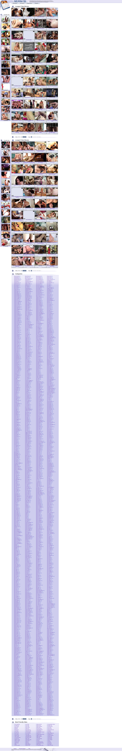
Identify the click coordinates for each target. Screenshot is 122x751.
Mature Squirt (38, 541)
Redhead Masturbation (50, 337)
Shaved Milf (49, 415)
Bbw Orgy (15, 482)
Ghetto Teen (27, 590)
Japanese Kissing (39, 310)
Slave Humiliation (49, 454)
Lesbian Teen (38, 467)
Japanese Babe (38, 300)
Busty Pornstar (16, 714)
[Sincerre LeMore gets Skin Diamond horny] (29, 131)
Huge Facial (27, 702)
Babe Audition (16, 453)
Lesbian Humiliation (39, 413)
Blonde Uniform (16, 635)
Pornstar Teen (49, 278)
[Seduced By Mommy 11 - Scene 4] (29, 96)
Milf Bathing (38, 552)
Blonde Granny (16, 619)
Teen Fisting (49, 565)
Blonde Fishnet (16, 615)
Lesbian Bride (38, 390)
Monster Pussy (38, 611)
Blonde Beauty (16, 603)
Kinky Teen (37, 333)
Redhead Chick (49, 333)
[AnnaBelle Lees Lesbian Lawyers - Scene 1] (52, 73)
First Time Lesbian (28, 546)
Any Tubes (5, 193)
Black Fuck (16, 578)
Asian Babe (16, 409)
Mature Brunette (38, 504)
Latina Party (38, 367)
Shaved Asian (49, 403)
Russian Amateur (49, 366)
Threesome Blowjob (50, 603)
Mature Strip (38, 543)
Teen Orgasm (49, 578)
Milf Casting (38, 556)
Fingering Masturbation (28, 536)
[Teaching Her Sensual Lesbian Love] (52, 39)
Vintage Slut (49, 652)
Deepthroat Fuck (27, 410)
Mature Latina (38, 525)
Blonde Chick (16, 610)
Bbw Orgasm (16, 481)
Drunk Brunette (27, 446)
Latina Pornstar (38, 368)
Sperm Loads (49, 490)
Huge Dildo (26, 700)
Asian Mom (16, 433)
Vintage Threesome (50, 654)
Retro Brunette (49, 349)
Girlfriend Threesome (28, 598)
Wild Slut (48, 689)
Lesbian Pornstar (38, 438)
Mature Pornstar (38, 534)
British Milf (15, 658)
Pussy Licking (49, 309)
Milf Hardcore (38, 566)
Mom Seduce (38, 601)
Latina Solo (37, 371)
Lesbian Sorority (38, 455)
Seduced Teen (49, 393)
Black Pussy (16, 587)
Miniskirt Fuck (38, 589)
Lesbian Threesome (39, 468)
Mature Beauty (38, 499)
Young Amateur (49, 692)
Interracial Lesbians (39, 287)
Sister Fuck (49, 427)
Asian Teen (15, 443)
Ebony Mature (27, 471)
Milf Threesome (38, 585)
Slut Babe (48, 458)
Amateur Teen (16, 347)
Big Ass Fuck (16, 519)
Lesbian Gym (38, 411)
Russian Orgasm (49, 382)
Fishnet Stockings (28, 553)
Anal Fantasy (16, 381)
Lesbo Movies (50, 738)
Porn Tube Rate (17, 724)
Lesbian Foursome (39, 408)
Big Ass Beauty (16, 513)
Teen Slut (48, 589)
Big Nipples (16, 547)
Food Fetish (27, 558)
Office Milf (37, 641)
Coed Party (27, 335)
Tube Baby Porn (28, 735)
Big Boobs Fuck (16, 526)
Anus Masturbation (17, 403)
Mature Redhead (38, 535)
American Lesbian (17, 369)
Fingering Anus (27, 534)
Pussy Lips (48, 310)
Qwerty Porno (17, 735)
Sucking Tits (49, 523)
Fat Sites (38, 740)
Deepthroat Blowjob (28, 409)
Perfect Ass (38, 680)
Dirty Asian (26, 416)
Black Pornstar (16, 586)
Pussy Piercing (49, 311)
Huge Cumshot (27, 699)
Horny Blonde (27, 677)
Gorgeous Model (27, 614)
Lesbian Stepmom (39, 458)
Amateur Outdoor (16, 332)
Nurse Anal (37, 631)
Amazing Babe (16, 355)
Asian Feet (15, 421)
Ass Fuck (15, 447)
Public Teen (49, 302)
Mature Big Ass (38, 500)
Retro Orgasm (49, 356)
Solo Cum (48, 477)
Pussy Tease (49, 315)
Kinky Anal (37, 326)
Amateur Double (16, 311)
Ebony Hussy (39, 725)
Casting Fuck (27, 280)
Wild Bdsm (48, 676)
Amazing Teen (16, 365)
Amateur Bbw (16, 292)
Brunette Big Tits (16, 666)
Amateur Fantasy (16, 313)
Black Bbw (15, 570)
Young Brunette (49, 700)
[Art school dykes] (52, 161)
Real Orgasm (49, 323)
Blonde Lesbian (16, 621)
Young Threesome (50, 714)
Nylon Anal (37, 634)
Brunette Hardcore (17, 680)
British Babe (16, 654)
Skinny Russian (49, 447)
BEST (19, 270)
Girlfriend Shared (27, 597)
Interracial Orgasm (39, 290)
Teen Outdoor (49, 580)
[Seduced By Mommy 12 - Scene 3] (40, 96)
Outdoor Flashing (38, 659)
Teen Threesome (49, 598)
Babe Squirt (16, 460)
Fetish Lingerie (27, 533)
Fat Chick (26, 508)
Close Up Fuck (27, 322)
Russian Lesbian (49, 378)
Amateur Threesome (17, 348)
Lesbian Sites (50, 736)
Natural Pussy (38, 625)
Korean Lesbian (38, 338)
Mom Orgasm (38, 600)
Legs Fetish (38, 378)
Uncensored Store (17, 737)
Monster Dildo (38, 609)
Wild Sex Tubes (17, 740)
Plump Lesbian (38, 697)
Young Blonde (49, 699)
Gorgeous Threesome (28, 615)
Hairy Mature (27, 646)
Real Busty (48, 320)
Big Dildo (15, 544)
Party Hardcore (38, 678)
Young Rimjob (49, 709)
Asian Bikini (16, 413)
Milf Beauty (37, 553)
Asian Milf (15, 432)
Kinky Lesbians (38, 331)
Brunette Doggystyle (17, 675)
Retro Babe (48, 346)
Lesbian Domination (39, 399)
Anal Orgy (15, 391)
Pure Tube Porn (28, 729)
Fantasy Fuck (27, 501)
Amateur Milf (16, 325)
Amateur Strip (16, 343)
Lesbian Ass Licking (39, 382)
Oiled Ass (37, 643)
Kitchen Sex (38, 337)
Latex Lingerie (38, 345)
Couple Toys (27, 358)
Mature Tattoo (38, 545)
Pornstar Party (38, 712)
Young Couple (49, 703)
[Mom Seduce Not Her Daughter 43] (52, 230)
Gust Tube (27, 725)
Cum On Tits (27, 376)
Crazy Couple (27, 360)
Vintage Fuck (49, 643)
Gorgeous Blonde (27, 610)
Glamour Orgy (27, 604)
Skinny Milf (48, 444)
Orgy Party (37, 654)
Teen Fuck (48, 566)
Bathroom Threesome (17, 469)
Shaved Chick (49, 410)
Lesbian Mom (38, 424)
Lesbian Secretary (39, 446)
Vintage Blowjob (49, 642)
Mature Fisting (38, 515)
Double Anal (27, 434)
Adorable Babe (16, 277)
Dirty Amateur (27, 415)
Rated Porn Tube (5, 238)
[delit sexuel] (29, 16)
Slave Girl (48, 453)
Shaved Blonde (49, 408)
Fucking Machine (27, 574)
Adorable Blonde (16, 278)
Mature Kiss (38, 523)
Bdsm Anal (15, 488)
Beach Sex (15, 492)
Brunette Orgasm (16, 685)
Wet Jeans (48, 658)
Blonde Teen (16, 634)
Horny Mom (27, 688)
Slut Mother (49, 460)
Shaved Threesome (50, 422)
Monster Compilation (39, 608)
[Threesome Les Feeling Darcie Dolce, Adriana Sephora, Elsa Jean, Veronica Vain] (40, 207)
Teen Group (49, 569)
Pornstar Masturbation (39, 709)
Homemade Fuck (27, 668)
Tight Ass (48, 611)
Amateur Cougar (16, 302)
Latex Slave (38, 347)
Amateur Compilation (17, 301)
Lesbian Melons (38, 422)
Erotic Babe (27, 486)
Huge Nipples (27, 703)
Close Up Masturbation (28, 324)
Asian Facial (16, 420)
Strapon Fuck (49, 503)
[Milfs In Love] (40, 265)
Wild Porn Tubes (5, 148)
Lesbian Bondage (38, 389)
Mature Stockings (38, 542)
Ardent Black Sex (28, 736)
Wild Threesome (49, 691)
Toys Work (48, 626)
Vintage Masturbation (50, 645)
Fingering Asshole (28, 535)
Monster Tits (38, 612)
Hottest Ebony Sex (40, 729)
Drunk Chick (27, 447)
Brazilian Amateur (17, 647)
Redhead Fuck (49, 335)
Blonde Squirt (16, 632)
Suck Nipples (49, 513)
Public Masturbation (50, 300)
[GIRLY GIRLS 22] (17, 16)
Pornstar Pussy (38, 714)
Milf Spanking (38, 578)
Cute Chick (26, 388)
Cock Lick (26, 332)
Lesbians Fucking (38, 478)
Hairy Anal (26, 632)
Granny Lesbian (27, 620)
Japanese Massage (39, 312)
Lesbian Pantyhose (39, 434)
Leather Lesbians (38, 377)
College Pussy (27, 343)
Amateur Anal (16, 289)
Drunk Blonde (27, 445)
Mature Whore (38, 548)
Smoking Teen (49, 475)
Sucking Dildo (49, 521)
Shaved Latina (49, 412)
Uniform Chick (49, 630)
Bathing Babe (16, 464)
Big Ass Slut (16, 523)
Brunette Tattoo (16, 692)
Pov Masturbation (49, 282)
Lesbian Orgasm (38, 431)
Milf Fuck (37, 563)
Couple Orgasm (27, 356)
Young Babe (49, 696)
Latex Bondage (38, 342)
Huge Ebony (27, 701)
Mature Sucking (38, 544)
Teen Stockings (49, 593)
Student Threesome (50, 512)
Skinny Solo (49, 448)
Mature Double (38, 511)
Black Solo (15, 590)
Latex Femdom (38, 343)
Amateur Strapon (16, 342)
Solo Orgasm (49, 481)
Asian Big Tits (16, 412)
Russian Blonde (49, 370)
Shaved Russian (49, 419)
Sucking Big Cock (50, 515)
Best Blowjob (16, 504)
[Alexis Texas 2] (40, 39)
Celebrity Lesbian (27, 283)
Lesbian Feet (38, 402)
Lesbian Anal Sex (38, 381)
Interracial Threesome (39, 294)
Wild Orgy (48, 686)
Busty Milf (15, 712)
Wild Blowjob (49, 679)
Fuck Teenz (49, 727)
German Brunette (27, 581)
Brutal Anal (15, 697)
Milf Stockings (38, 580)
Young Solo (48, 712)
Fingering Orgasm (28, 537)
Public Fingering (49, 298)
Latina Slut (37, 370)
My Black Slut (50, 725)
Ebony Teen (27, 481)
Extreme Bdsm (27, 493)
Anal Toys (15, 401)
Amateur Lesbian (16, 324)
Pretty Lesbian (49, 294)
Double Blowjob (27, 435)
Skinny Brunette (49, 437)
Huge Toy (26, 708)
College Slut (27, 344)
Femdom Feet (27, 523)
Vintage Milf (49, 647)
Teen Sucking (49, 596)
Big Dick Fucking (16, 542)
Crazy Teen (27, 367)
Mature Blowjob (38, 503)
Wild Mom (48, 685)
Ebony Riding (27, 477)
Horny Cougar (27, 680)
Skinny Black (49, 434)
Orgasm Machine (38, 652)
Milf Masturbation (38, 568)
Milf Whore (37, 588)
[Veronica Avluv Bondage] (52, 27)
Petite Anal (37, 686)
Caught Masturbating (28, 281)
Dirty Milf (26, 425)
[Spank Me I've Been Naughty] (29, 207)
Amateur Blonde (16, 293)
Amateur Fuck (16, 316)
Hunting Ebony (39, 730)
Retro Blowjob (49, 348)
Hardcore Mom (27, 659)
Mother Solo (38, 620)
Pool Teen (37, 701)
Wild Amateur (49, 674)
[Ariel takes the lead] (17, 96)
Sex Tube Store (28, 733)
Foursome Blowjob (28, 563)
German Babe (27, 579)
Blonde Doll (16, 613)
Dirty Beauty (27, 419)
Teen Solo (48, 590)
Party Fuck (37, 676)
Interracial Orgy (38, 291)
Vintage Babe (49, 641)
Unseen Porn (6, 120)
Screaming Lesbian (50, 390)
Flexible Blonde (27, 556)
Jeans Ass (37, 321)
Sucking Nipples (49, 522)
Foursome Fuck (27, 564)
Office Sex (37, 642)
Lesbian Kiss (38, 415)
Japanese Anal (38, 298)
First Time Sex (27, 547)
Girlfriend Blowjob (27, 593)
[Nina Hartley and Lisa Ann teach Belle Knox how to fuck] (17, 161)
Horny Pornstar (27, 690)
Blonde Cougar (16, 611)
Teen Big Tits (49, 541)
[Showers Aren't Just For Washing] (52, 85)
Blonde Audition (16, 600)
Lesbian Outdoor (38, 433)
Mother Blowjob (38, 614)
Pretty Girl (48, 293)
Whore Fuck (49, 668)
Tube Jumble (6, 105)
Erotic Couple (27, 487)
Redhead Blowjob (49, 332)
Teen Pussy (49, 586)
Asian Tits (15, 444)
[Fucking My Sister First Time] (52, 50)
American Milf (16, 371)
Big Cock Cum (16, 533)
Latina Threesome (39, 375)
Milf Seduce (38, 576)
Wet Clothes (49, 657)
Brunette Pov (16, 687)
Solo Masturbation (50, 480)
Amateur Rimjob (16, 336)
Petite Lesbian (38, 692)
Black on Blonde (16, 598)
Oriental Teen (38, 656)
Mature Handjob (38, 520)
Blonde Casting (16, 608)
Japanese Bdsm (38, 301)
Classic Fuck (27, 311)
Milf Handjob (38, 565)
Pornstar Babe (38, 703)
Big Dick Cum (16, 541)
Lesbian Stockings (39, 459)
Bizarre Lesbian (16, 565)
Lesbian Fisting (38, 405)
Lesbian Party (38, 435)
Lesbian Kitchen (38, 416)
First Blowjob (27, 541)
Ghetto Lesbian (27, 589)
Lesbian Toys (38, 470)
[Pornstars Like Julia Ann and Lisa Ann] (29, 62)
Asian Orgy (16, 435)
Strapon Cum (49, 502)
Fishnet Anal (27, 548)
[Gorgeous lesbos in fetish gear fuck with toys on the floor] (40, 161)
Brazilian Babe (16, 648)
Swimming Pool (49, 525)
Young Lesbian (49, 708)
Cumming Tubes (39, 738)
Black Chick (16, 575)
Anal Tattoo (15, 399)
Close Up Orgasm (28, 325)
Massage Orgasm (39, 490)
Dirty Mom (26, 426)
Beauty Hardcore (16, 498)
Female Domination (28, 522)
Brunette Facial (16, 677)
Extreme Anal (27, 492)
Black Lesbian (16, 579)
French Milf (26, 570)
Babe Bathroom (16, 454)
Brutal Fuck (16, 699)
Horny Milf (26, 687)
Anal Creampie (16, 377)
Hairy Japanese (27, 642)
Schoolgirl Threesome (50, 389)
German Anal (27, 578)
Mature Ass (38, 497)
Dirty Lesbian (27, 424)
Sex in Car (48, 400)
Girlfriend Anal (27, 592)
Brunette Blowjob (16, 668)
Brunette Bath (16, 664)
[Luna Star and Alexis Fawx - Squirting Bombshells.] (17, 131)
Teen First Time (49, 564)
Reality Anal (49, 324)
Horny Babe (27, 675)
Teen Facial (48, 558)
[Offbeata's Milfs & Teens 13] (40, 184)
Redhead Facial (49, 334)
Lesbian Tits (38, 469)
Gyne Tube (5, 208)
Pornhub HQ (6, 75)
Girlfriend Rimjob (27, 596)
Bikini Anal (15, 557)
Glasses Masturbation (28, 608)
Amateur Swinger (16, 345)
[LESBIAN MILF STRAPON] (40, 16)
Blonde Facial (16, 614)
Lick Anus (37, 479)
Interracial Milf (38, 288)
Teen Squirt (48, 592)
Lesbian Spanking (39, 456)
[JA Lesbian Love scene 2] (17, 207)
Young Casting (49, 701)
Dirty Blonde (27, 420)
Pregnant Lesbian (49, 288)
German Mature (27, 585)
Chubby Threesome (28, 310)
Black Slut (15, 589)
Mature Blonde (38, 502)
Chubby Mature (27, 304)
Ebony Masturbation (28, 470)
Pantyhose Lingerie (39, 674)
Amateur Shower (16, 337)
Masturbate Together (39, 492)
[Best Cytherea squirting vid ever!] (17, 253)
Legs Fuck (37, 379)
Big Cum (15, 536)
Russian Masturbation (50, 379)
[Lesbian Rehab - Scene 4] (17, 184)
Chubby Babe (27, 299)
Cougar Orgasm (27, 349)
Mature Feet (38, 513)
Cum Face (26, 371)
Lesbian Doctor (38, 398)
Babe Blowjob (16, 455)
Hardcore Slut (27, 663)
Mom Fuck (37, 598)
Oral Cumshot (38, 647)
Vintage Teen (49, 653)
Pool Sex (37, 700)
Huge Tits (26, 707)
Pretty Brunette (49, 291)
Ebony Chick (27, 464)
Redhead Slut (49, 342)
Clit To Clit (26, 320)
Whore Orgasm (49, 670)
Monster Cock (38, 607)
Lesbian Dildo (38, 397)
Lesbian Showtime (50, 735)
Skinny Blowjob (49, 436)
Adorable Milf (16, 281)
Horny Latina (27, 685)
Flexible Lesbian (27, 557)
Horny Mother (27, 689)
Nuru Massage (38, 633)
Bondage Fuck (16, 641)
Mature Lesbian (38, 526)
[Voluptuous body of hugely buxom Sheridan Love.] (17, 265)
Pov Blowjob (49, 280)
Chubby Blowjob (27, 300)
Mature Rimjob (38, 536)
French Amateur (27, 566)
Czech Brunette (27, 398)
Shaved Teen (49, 421)
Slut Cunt (48, 459)
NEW (21, 270)
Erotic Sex (26, 489)
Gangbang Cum (27, 576)
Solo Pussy (49, 482)
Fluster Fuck (6, 60)
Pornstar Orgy (38, 711)
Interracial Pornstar (39, 292)
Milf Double (37, 559)
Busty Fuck (16, 709)
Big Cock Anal (16, 530)
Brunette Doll (16, 676)
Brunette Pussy (16, 688)
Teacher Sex (49, 531)
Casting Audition (27, 279)
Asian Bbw (15, 410)
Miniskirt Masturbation (39, 590)
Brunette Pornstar (17, 686)
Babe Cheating (16, 457)
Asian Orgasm (16, 434)
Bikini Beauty (16, 559)
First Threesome (27, 544)
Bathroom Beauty (16, 466)
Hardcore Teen (27, 664)
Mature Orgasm (38, 532)
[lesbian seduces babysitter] (29, 50)
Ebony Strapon (27, 479)
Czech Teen (27, 405)
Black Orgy (16, 585)
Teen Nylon (48, 577)
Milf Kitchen (38, 567)
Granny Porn (50, 728)
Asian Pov (15, 437)
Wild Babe (48, 675)
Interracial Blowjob (39, 279)
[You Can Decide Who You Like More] (29, 230)
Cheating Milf (27, 292)
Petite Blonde (38, 688)
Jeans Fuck (38, 322)
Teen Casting (49, 544)
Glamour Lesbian (27, 601)
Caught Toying (27, 282)
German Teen (27, 587)
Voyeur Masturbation (50, 655)
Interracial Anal (38, 276)
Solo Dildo (48, 478)
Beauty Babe (16, 493)
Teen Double (49, 557)
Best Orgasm (16, 509)
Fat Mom (26, 514)
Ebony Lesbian (27, 469)
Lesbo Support (50, 739)
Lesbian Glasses (38, 409)
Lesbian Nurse (38, 427)
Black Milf (15, 581)
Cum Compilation (27, 369)
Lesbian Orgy (38, 432)
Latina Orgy (38, 366)
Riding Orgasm (49, 364)
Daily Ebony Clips (28, 739)
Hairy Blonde (27, 636)
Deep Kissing (27, 408)
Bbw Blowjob (16, 471)
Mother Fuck (38, 615)
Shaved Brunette (49, 409)
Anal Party (15, 393)
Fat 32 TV (38, 739)
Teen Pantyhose (49, 581)
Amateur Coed (16, 300)
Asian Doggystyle (17, 419)
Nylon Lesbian (38, 637)
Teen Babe (48, 537)
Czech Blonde (27, 397)
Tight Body (48, 612)
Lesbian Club (38, 393)
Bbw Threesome (16, 487)
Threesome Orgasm (50, 607)
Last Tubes (16, 730)
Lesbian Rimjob (38, 444)
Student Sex (49, 511)
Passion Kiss (38, 679)
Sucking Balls (49, 514)
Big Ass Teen (16, 524)
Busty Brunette (16, 707)
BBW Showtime (39, 736)
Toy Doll (48, 622)
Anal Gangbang (16, 387)
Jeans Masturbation (39, 323)
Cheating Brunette (28, 289)
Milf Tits (37, 586)
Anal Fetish (16, 382)
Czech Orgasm (27, 404)
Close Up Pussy (27, 326)
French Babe (27, 568)
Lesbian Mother (38, 426)
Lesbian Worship (38, 476)
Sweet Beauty (49, 524)
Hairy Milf (26, 647)
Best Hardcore (16, 508)
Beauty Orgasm (16, 499)
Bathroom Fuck (16, 467)
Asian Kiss (15, 426)
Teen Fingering (49, 563)
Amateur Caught (16, 298)
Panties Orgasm (38, 669)
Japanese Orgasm (39, 316)
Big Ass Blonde (16, 514)
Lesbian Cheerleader (39, 391)
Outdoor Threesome (39, 665)
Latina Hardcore (38, 359)
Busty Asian (16, 702)
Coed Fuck (26, 333)
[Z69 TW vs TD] (40, 62)
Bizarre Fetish (16, 564)
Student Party (49, 510)
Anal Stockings (16, 397)
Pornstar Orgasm (38, 710)
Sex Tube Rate (5, 246)
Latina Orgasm (38, 365)
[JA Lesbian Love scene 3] (17, 85)
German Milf (27, 586)
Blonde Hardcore (16, 620)
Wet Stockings (49, 664)
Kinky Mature (38, 332)
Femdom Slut (27, 526)
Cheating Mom (27, 293)
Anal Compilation (16, 375)
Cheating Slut (27, 294)
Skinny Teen (49, 449)
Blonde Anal (16, 599)
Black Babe (16, 569)
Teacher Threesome (50, 533)
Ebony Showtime (39, 726)
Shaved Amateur (49, 401)
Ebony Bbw (27, 459)
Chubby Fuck (27, 301)
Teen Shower (49, 588)
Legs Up (37, 380)
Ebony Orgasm (27, 475)
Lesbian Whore (38, 475)
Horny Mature (27, 686)
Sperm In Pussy (49, 489)
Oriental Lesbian (38, 655)
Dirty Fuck (26, 423)
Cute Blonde (27, 386)
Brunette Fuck (16, 678)
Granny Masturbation (28, 621)
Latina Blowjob (38, 353)
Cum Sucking (27, 378)
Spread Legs (49, 491)
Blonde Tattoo (16, 633)
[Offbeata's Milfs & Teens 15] (17, 73)
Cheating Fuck (27, 290)
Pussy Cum (49, 303)
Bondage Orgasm (17, 642)
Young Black (49, 698)
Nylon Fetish (38, 636)
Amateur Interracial (17, 322)
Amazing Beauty (16, 356)
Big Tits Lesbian (16, 554)
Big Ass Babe (16, 512)
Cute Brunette (27, 387)
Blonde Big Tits (16, 604)
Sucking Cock (49, 519)
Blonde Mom (16, 624)
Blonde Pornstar (16, 626)
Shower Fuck (49, 423)
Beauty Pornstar (16, 500)
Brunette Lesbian (16, 681)
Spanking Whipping (50, 487)
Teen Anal (48, 534)
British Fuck (16, 655)
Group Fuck (27, 626)
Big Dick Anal (16, 537)
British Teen (16, 659)
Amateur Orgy (16, 331)
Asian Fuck (16, 423)
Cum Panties (27, 377)
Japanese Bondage (39, 305)
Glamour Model (27, 603)
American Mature (16, 370)
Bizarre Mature (16, 566)
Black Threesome (17, 593)
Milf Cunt (37, 557)
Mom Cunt (37, 596)
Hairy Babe (26, 634)
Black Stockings (16, 591)
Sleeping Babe (49, 455)
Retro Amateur (49, 345)
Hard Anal (26, 652)
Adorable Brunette (17, 279)
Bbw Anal (15, 470)
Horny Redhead (27, 691)
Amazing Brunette (17, 358)
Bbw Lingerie (16, 478)
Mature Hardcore (38, 521)
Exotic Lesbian (27, 491)
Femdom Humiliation (28, 524)
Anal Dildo (15, 378)
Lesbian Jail (38, 414)
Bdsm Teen (16, 491)
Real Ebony (49, 322)
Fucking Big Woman (40, 741)
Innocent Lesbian (27, 713)
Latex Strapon (38, 348)
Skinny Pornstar (49, 446)
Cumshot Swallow (28, 381)
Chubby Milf (27, 305)
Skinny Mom (49, 445)
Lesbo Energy (50, 737)
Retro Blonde (49, 347)
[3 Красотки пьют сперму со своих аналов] (29, 27)
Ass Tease (15, 449)
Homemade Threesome (28, 674)
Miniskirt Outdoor (38, 591)
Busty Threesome (28, 278)
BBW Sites (38, 737)
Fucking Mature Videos (51, 724)
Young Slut (48, 711)
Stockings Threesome (50, 500)
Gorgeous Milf (27, 613)
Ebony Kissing (27, 468)
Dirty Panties (27, 427)
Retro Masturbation (50, 353)
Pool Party (37, 699)
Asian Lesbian (16, 427)
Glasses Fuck (27, 607)
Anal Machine (16, 389)
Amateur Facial (16, 312)
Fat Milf (26, 513)
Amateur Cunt (16, 305)
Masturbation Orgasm (39, 493)
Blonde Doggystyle (17, 612)
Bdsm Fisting (16, 489)
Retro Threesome (49, 358)
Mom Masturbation (39, 599)
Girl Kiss (26, 591)
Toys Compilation (49, 625)
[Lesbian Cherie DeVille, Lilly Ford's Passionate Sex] (17, 50)
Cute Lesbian (27, 390)
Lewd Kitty (49, 741)
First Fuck (26, 542)
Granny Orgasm (27, 622)
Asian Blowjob (16, 414)
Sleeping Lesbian (49, 457)
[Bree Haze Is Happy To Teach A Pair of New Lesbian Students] (52, 131)
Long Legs (37, 487)
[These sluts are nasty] (52, 96)
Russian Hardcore (50, 377)
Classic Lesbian (27, 313)
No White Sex (6, 30)
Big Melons (16, 545)
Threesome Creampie (50, 604)
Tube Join (5, 223)
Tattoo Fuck (49, 526)
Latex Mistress (38, 346)
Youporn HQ (6, 163)
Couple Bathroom (27, 353)
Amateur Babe (16, 291)
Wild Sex (48, 688)
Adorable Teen (16, 283)
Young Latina (49, 707)
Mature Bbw (38, 498)
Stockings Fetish (49, 497)
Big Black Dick (16, 525)
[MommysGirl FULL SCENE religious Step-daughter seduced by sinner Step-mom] (29, 161)
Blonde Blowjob (16, 607)
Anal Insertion (16, 388)
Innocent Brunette (27, 711)
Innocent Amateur (27, 709)
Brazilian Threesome (17, 652)
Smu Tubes (27, 734)
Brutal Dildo (16, 698)
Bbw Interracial (16, 475)
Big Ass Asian (16, 511)
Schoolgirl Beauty (49, 386)
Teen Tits (48, 599)
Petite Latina (38, 691)
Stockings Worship (50, 501)
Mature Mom (38, 530)
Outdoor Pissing (38, 664)
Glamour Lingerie (27, 602)
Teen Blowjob (49, 543)
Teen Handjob (49, 570)
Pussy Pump (49, 312)
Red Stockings (49, 327)
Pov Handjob (49, 281)
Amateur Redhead (17, 334)
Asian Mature (16, 431)
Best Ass (15, 503)
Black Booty (16, 574)
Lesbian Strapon (38, 460)
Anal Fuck (15, 386)
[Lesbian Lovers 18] (40, 253)
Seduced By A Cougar (50, 392)
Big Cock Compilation (17, 532)
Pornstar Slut (49, 276)
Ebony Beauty (27, 460)
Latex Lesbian (38, 344)
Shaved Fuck (49, 411)
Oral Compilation (38, 645)
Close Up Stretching (28, 327)
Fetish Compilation (28, 530)
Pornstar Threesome (50, 279)
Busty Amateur (16, 700)
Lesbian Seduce (38, 447)
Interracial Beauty (38, 278)
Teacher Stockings (50, 532)
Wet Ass (48, 656)
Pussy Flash (49, 305)
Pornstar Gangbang (39, 708)
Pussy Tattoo (49, 314)
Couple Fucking (27, 354)
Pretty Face (49, 292)
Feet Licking (27, 520)
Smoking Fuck (49, 469)
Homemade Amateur (28, 665)
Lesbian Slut (38, 453)
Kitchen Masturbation (39, 336)
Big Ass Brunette (16, 515)
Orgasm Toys (38, 653)
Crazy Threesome (28, 368)
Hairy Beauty (27, 635)
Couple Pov (27, 357)
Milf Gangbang (38, 564)
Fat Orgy (26, 515)
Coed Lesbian (27, 334)
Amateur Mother (16, 327)
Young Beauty (49, 697)
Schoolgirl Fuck (49, 387)
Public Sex (48, 301)
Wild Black (48, 678)
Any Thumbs (17, 726)
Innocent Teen (27, 714)
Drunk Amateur (27, 443)
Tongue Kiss (49, 620)
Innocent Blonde (27, 710)
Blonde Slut (16, 630)
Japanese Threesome (39, 320)
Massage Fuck (38, 488)
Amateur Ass (16, 290)
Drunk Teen (27, 454)
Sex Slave (48, 399)
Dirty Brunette (27, 421)
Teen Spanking (49, 591)
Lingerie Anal (38, 482)
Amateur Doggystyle (17, 309)
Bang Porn (5, 45)
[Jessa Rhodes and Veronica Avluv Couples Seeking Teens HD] (29, 85)
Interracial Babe (38, 277)
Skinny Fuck (49, 438)
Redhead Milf (49, 338)
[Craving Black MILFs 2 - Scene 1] (29, 265)
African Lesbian (16, 287)
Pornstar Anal (38, 702)
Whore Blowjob (49, 667)
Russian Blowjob (49, 371)
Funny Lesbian (27, 575)
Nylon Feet (37, 635)
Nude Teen (37, 630)
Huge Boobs (27, 697)
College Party (27, 342)
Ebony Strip (27, 480)
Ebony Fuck (27, 466)
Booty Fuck (16, 646)
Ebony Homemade (28, 467)
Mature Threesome (39, 546)
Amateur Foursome (17, 315)
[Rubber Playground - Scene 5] (52, 253)
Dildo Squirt (27, 414)
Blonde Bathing (16, 602)
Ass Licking (16, 448)
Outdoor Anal (38, 657)
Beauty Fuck (16, 497)
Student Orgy (49, 509)
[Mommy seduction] (17, 62)
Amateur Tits (16, 349)
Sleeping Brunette (49, 456)
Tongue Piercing (49, 621)
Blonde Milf (15, 623)
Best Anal (15, 502)
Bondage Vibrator (16, 643)
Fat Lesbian (27, 511)
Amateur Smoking (17, 338)
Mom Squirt (38, 603)
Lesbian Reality (38, 443)
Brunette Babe (16, 663)
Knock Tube (27, 727)
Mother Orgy (38, 619)
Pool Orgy (37, 698)
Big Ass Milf (16, 521)
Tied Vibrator (49, 608)
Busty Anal (15, 701)
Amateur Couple (16, 303)
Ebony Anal (27, 457)
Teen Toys (48, 600)
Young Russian (49, 710)
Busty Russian (27, 276)
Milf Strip (37, 581)
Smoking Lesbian (49, 470)
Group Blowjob (27, 625)
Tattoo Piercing (49, 530)
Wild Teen (48, 690)
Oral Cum (37, 646)
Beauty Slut (16, 501)
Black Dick (15, 577)
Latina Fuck (38, 357)
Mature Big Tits (38, 501)
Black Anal (15, 567)
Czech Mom (27, 403)
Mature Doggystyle (39, 510)
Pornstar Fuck (38, 707)
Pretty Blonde (49, 290)
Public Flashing (49, 299)
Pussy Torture (49, 316)
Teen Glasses (49, 568)
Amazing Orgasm (17, 364)
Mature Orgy (38, 533)
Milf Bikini (37, 554)
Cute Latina (27, 389)
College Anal (27, 337)
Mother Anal (38, 613)
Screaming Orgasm (50, 391)
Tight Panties (49, 613)
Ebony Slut (26, 478)
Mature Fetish (38, 514)
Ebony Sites (39, 727)
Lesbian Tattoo (38, 465)
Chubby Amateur (27, 298)
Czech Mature (27, 401)
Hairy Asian (27, 633)
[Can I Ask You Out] (29, 73)
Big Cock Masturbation (17, 535)
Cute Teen (26, 393)
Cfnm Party (27, 287)
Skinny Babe (49, 432)
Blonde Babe (16, 601)
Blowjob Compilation (17, 637)
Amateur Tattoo (16, 346)
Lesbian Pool (38, 437)
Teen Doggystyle (49, 555)
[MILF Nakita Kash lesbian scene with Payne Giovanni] (52, 265)
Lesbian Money (38, 425)
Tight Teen (48, 615)
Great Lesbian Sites (51, 729)
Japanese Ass (38, 299)
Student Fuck (49, 508)
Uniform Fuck (49, 631)
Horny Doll (26, 681)
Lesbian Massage (39, 420)
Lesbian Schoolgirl (39, 445)
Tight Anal (48, 609)
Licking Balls (38, 481)
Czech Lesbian (27, 400)
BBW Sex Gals (39, 735)
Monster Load (38, 610)
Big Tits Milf (16, 555)
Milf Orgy (37, 570)
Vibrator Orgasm (49, 637)
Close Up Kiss (27, 323)
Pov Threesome (49, 287)
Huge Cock (27, 698)
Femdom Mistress (28, 525)
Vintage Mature (49, 646)
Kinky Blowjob (38, 327)
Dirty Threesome (27, 431)
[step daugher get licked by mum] (29, 108)
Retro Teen (48, 357)
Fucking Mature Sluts (40, 745)
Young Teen (49, 713)
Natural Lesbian (38, 623)
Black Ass (15, 568)
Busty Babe (16, 703)
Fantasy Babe (27, 500)
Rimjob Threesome (50, 365)
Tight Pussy (49, 614)
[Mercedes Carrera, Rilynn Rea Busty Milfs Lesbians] (40, 108)
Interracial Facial (38, 283)
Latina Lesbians (38, 360)
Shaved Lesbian (49, 413)
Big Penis (15, 548)
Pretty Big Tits (49, 289)
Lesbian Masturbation (39, 421)
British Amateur (16, 653)
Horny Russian (27, 692)
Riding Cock (49, 359)
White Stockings (49, 666)
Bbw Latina (15, 476)
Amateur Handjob (16, 320)
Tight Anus (48, 610)
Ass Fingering (16, 445)
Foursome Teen (27, 565)
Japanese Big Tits (39, 303)
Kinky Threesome (39, 334)
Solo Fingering (49, 479)
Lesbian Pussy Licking (39, 442)
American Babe (16, 366)
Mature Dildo (38, 509)
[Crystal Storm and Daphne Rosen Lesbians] (29, 119)
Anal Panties (16, 392)
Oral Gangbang (38, 648)
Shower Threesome (50, 426)
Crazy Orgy (27, 365)
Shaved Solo (49, 420)
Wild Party (48, 687)
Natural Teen (38, 626)
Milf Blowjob (38, 555)
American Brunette (17, 368)
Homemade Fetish (28, 667)
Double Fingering (27, 437)
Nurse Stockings (38, 632)
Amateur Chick (16, 299)
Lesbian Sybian (38, 464)
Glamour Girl (27, 600)
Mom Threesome (38, 604)
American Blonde (16, 367)
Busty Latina (16, 710)
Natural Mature (38, 624)
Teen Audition (49, 536)
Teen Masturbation (50, 576)
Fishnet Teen (27, 554)
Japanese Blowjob (39, 304)
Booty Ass (15, 644)
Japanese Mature (38, 314)
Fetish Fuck (27, 531)
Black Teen (15, 592)
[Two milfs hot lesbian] (52, 108)
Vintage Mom (49, 648)
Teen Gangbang (49, 567)
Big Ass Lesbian (16, 520)
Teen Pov (48, 585)
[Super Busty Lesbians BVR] (40, 119)
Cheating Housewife (28, 291)
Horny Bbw (26, 676)
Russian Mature (49, 380)
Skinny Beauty (49, 433)
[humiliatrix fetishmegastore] (40, 27)
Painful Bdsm (38, 666)
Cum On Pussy (27, 375)
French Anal (27, 567)
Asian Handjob (16, 424)
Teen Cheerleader (49, 545)
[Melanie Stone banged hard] (17, 230)
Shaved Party (49, 416)
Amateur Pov (16, 333)
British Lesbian (16, 656)
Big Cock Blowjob (17, 531)
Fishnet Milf (27, 552)
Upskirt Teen (49, 636)
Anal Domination (16, 380)
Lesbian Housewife (39, 412)
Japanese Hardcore (39, 309)
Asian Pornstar (16, 436)
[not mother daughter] (29, 39)
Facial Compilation (28, 497)
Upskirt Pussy (49, 635)
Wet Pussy (48, 663)
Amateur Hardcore (17, 321)
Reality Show (49, 325)
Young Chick (49, 702)
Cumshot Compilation (28, 380)
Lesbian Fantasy (38, 401)
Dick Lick (26, 411)
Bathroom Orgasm (17, 468)
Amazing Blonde (16, 357)
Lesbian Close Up (39, 392)
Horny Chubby (27, 679)
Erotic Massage (27, 488)
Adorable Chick (16, 280)
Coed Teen (26, 336)
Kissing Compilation (39, 335)
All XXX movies (17, 745)
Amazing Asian (16, 354)
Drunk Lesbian (27, 448)
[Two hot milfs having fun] (40, 50)
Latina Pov (37, 369)
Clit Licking (26, 316)
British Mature (16, 657)
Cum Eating (27, 370)
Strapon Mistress (49, 504)
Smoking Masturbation (50, 471)
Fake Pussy (27, 499)
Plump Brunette (38, 696)
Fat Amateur (27, 502)
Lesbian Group (38, 410)
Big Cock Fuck (16, 534)
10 (39, 270)
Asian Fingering (16, 422)
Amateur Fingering (17, 314)
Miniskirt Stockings (39, 592)
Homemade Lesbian (28, 669)
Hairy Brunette (27, 637)
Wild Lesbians (49, 681)
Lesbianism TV (50, 734)
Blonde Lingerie (16, 622)
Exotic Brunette (27, 490)
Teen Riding (49, 587)
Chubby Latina (27, 302)
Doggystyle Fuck (27, 433)
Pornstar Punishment (39, 713)
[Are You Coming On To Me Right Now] (40, 85)
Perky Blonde (38, 681)
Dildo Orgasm (27, 412)
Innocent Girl (27, 712)
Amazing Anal (16, 353)
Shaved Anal (49, 402)
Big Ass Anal (16, 510)
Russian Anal (49, 367)
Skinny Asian (49, 431)
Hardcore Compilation (28, 657)
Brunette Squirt (16, 691)
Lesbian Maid (38, 419)
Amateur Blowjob (16, 294)
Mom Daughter (38, 597)
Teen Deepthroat (49, 553)
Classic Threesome (28, 314)
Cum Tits (26, 379)
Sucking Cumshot (50, 520)
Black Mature (16, 580)
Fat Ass (26, 503)
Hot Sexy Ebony (39, 728)
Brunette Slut (16, 689)
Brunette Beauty (16, 665)
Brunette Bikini (16, 667)
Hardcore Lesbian (28, 658)
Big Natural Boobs (17, 546)
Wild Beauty (49, 677)
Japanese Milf (38, 315)
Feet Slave (26, 521)
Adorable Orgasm (17, 282)
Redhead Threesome (50, 344)
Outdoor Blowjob (38, 658)
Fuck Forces (17, 733)
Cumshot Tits (27, 382)
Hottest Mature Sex (51, 733)
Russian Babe (49, 368)
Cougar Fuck (27, 348)
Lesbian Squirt (38, 457)
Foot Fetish (26, 559)
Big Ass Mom (16, 522)
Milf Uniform (38, 587)
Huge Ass (26, 696)
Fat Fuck (26, 509)
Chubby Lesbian (27, 303)
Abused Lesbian (16, 276)
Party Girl (37, 677)
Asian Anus (16, 408)
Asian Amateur (16, 405)
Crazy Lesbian (27, 364)
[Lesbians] (29, 184)
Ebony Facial (27, 465)
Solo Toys (48, 486)
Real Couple (49, 321)
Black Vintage (16, 596)
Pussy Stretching (49, 313)
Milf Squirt (37, 579)
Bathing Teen (16, 465)
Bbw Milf (15, 480)
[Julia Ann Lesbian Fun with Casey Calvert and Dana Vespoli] (52, 207)
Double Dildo (27, 436)
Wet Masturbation (49, 659)
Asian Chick (16, 415)
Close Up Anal (27, 321)
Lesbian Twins (38, 471)
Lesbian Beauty (38, 387)
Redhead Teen (49, 343)
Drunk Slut (26, 453)
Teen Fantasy (49, 559)
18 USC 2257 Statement (22, 748)
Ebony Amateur (27, 456)
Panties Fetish (38, 667)
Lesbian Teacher (38, 466)
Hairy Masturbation (28, 645)
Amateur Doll (16, 310)
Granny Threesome (28, 623)
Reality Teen (49, 326)
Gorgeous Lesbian (28, 612)
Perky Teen (38, 685)
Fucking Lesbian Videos (40, 734)
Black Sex (15, 588)
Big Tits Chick (16, 552)
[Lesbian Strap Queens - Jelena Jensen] (17, 119)
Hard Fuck (26, 653)
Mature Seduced (38, 537)
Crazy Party (27, 366)
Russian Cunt (49, 375)
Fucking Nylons (50, 726)
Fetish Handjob (27, 532)
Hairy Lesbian (27, 644)
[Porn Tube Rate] (52, 16)
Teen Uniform (49, 601)
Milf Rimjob (37, 575)
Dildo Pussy (27, 413)
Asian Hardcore (16, 425)
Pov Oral (48, 283)
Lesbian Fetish (38, 403)
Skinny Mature (49, 443)
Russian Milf (49, 381)
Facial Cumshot (27, 498)
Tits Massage (49, 619)
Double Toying (27, 442)
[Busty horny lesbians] (17, 39)
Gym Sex (26, 630)
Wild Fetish (48, 680)
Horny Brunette (27, 678)
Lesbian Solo (38, 454)
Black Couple (16, 576)
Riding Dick (49, 360)
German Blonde (27, 580)
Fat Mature (26, 512)
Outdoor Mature (38, 663)
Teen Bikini (48, 542)
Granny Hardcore (27, 619)
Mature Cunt (38, 508)
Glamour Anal (27, 599)
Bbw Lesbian (16, 477)
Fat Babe (26, 504)
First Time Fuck (27, 545)
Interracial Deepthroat (39, 281)
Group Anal (26, 624)
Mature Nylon (38, 531)
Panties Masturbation (39, 668)
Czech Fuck (27, 399)
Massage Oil (38, 489)
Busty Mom (16, 713)
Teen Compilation (49, 547)
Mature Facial (38, 512)
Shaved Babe (49, 404)
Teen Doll (48, 556)
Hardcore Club (27, 656)
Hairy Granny (27, 641)
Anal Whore (16, 402)
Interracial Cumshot (39, 280)
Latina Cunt (38, 355)
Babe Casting (16, 456)
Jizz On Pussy (38, 324)
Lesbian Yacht (38, 477)
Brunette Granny (16, 679)
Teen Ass (48, 535)
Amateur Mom (16, 326)
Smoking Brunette (50, 466)
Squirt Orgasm (49, 492)
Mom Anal (37, 593)
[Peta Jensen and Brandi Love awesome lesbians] (40, 131)
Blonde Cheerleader (17, 609)
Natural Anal (38, 621)
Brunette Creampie (17, 674)
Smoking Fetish (49, 468)
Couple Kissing (27, 355)
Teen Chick (48, 546)
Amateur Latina (16, 323)
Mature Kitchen (38, 524)
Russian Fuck (49, 376)
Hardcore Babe (27, 655)
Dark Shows (28, 740)
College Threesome (28, 346)
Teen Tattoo (48, 597)
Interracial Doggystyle (39, 282)
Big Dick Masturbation (17, 543)
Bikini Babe (16, 558)
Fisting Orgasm (27, 555)
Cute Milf (26, 391)
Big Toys (15, 556)
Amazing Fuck (16, 360)
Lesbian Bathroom (39, 386)
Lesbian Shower (38, 449)
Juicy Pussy (38, 325)
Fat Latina (26, 510)
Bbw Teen (15, 486)
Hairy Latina (27, 643)
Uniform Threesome (50, 634)
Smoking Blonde (49, 465)
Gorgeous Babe (27, 609)
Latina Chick (38, 354)
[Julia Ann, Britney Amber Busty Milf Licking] (52, 119)
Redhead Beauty (49, 331)
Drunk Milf (26, 449)
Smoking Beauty (49, 464)
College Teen (27, 345)
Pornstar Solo (49, 277)
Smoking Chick (49, 467)
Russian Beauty (49, 369)
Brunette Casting (16, 669)
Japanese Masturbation (39, 313)
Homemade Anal (27, 666)
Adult (6, 178)
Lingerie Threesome (39, 486)
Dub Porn (16, 728)
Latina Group (38, 358)
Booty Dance (16, 645)
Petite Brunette (38, 689)
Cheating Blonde (27, 288)
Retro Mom (48, 355)
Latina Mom (38, 364)
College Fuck (27, 338)
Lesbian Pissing (38, 436)
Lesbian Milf (38, 423)
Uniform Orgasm (49, 633)
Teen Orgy (48, 579)
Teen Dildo (48, 554)
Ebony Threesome (28, 482)
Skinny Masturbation (50, 442)
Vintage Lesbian (49, 644)
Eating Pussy (27, 455)
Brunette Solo (16, 690)
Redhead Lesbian (49, 336)
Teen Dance (49, 552)
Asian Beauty (16, 411)
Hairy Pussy (27, 648)
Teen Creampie (49, 548)
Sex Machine (49, 397)
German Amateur (27, 577)
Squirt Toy (48, 493)
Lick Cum (37, 480)
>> (40, 270)
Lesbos (49, 740)
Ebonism (27, 741)
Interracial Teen (38, 293)
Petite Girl (37, 690)
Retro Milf (48, 354)
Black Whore (16, 597)
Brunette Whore (16, 696)
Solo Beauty (49, 476)
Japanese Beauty (38, 302)
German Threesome (28, 588)
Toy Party (48, 624)
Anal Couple (16, 376)
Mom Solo (37, 602)
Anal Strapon (16, 398)
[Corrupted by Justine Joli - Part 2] (17, 27)
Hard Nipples (27, 654)
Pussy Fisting (49, 304)
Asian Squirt (16, 442)
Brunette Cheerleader (17, 670)
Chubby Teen (27, 309)
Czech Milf (26, 402)
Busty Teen (26, 277)
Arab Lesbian (16, 404)
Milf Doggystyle (38, 558)
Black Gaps (27, 738)
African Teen (16, 288)
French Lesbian (27, 569)
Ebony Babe (27, 458)
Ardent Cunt (38, 733)
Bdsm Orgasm (16, 490)
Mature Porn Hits (50, 745)
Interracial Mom (38, 289)
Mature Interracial (38, 522)
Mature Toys (38, 547)
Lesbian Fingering (38, 404)
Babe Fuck (15, 458)
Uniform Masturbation (50, 632)
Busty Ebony (16, 708)
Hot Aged (49, 730)
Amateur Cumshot (17, 304)
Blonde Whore (16, 636)
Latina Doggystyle (39, 356)
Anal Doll (15, 379)
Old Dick (37, 644)
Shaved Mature (49, 414)
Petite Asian (38, 687)
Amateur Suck (16, 344)
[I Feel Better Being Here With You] (40, 73)
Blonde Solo (16, 631)
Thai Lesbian (49, 602)
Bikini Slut (15, 563)
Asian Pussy (16, 438)
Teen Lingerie (49, 575)
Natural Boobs (38, 622)
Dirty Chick (26, 422)
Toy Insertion (49, 623)
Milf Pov (37, 574)
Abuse (29, 748)
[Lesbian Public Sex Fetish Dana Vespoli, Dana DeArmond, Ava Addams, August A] (29, 253)
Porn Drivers (6, 90)
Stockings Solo (49, 499)
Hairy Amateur (27, 631)
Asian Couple (16, 416)
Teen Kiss (48, 574)
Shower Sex (49, 425)
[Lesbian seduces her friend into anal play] (52, 62)
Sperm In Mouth (49, 488)
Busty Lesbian (16, 711)
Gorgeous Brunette (28, 611)
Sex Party (48, 398)
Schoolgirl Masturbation (50, 388)
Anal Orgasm (16, 390)
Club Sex (26, 331)
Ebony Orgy (27, 476)
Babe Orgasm (16, 459)
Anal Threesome (16, 400)
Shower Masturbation (50, 424)
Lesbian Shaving (38, 448)
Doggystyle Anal (27, 432)
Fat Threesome (27, 519)
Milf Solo (37, 577)
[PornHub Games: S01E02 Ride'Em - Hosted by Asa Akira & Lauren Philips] (17, 108)
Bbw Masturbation (17, 479)
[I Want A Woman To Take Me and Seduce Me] (52, 184)
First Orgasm (27, 543)
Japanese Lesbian (39, 311)
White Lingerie (49, 665)
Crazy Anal (26, 359)
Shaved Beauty (49, 405)
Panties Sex (38, 670)
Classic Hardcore (27, 312)
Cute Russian (27, 392)
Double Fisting (27, 438)
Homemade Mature (28, 670)
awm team (15, 748)
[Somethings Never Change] (40, 230)
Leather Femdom (38, 376)
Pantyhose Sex (38, 675)
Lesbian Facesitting (39, 400)
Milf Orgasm (38, 569)
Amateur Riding (16, 335)
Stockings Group (49, 498)
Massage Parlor (38, 491)
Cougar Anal (27, 347)
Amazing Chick (16, 359)
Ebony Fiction (28, 745)
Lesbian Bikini (38, 388)
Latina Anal (37, 349)
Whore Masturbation (50, 669)
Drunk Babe (27, 444)
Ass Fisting (16, 446)
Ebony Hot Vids (39, 724)
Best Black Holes (28, 737)
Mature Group (38, 519)
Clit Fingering (27, 315)
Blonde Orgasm (16, 625)
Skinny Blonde (49, 435)
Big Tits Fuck (16, 553)
